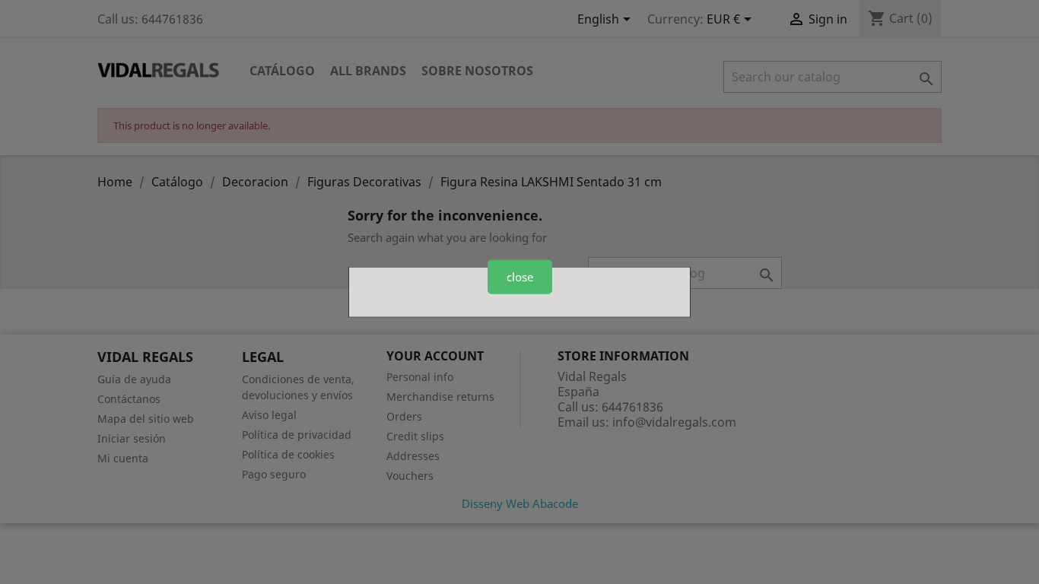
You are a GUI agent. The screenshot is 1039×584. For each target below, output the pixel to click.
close (520, 276)
